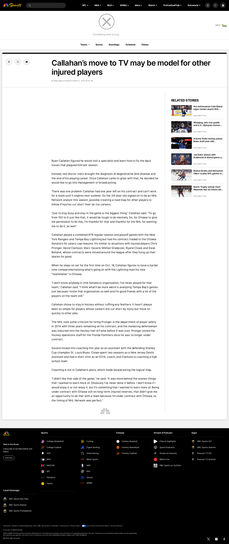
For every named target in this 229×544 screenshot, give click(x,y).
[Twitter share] (17, 61)
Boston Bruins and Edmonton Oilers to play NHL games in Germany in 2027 (208, 172)
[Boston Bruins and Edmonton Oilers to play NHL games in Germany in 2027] (181, 175)
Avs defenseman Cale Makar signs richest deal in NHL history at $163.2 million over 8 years (208, 107)
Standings (114, 44)
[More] (207, 5)
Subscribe (9, 458)
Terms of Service (117, 526)
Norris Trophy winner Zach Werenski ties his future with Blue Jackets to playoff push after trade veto (208, 188)
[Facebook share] (9, 61)
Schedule (130, 44)
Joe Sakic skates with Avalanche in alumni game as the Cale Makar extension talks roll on (208, 156)
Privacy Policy (75, 526)
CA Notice (105, 526)
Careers (14, 526)
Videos (144, 44)
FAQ (34, 526)
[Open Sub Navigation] (88, 5)
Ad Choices (64, 526)
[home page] (12, 5)
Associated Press (199, 116)
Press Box (55, 526)
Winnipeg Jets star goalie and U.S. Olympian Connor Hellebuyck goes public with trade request (207, 124)
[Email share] (26, 61)
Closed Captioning (25, 526)
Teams (83, 44)
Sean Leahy (58, 81)
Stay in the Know (11, 444)
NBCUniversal (17, 530)
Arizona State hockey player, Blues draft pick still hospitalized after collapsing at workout (208, 140)
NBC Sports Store (44, 526)
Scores (99, 44)
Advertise (6, 526)
